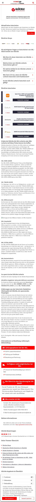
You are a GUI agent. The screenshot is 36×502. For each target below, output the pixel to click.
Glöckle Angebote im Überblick (11, 450)
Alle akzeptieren (9, 498)
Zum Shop (31, 33)
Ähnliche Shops (7, 445)
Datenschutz (17, 495)
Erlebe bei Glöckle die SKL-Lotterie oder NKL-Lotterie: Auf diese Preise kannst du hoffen (18, 454)
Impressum (24, 495)
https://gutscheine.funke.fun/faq (23, 424)
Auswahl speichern (27, 498)
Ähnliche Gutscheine (8, 462)
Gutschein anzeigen (23, 100)
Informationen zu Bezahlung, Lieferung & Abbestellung (17, 464)
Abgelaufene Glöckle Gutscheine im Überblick (15, 448)
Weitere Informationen (8, 467)
